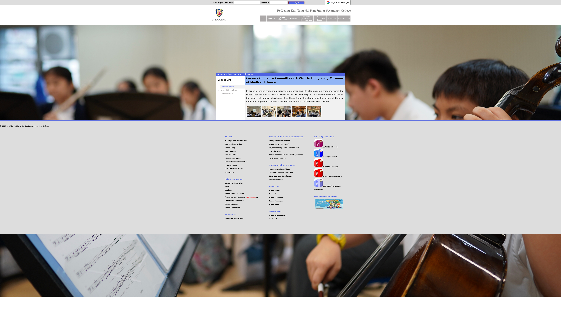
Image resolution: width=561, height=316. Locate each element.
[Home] (219, 13)
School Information (282, 18)
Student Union (231, 165)
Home (220, 74)
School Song (230, 147)
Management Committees (279, 140)
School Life (231, 74)
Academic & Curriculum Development (306, 18)
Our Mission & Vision (233, 144)
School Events (246, 74)
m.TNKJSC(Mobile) (330, 147)
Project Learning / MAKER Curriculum (284, 147)
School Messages (276, 201)
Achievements (344, 18)
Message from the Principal (236, 140)
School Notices (275, 194)
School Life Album (229, 90)
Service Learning (276, 179)
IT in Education (275, 151)
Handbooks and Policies (234, 200)
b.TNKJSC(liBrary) (330, 166)
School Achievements (277, 215)
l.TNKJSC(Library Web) (332, 176)
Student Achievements (278, 219)
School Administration (234, 183)
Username (229, 2)
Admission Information (234, 218)
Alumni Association (232, 158)
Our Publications (231, 155)
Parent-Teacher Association (236, 162)
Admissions (294, 18)
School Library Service (279, 144)
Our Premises (230, 151)
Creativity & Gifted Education (281, 172)
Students (228, 190)
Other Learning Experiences (280, 176)
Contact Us (229, 172)
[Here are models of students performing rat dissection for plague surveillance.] (269, 116)
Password (265, 2)
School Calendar (231, 204)
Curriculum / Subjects (277, 158)
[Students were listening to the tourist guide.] (284, 116)
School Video (226, 94)
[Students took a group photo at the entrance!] (314, 116)
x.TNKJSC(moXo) (330, 157)
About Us (271, 18)
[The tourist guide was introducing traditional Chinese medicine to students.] (299, 116)
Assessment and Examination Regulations (286, 155)
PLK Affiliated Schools (234, 169)
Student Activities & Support (320, 18)
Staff (227, 186)
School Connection (232, 207)
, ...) (252, 197)
